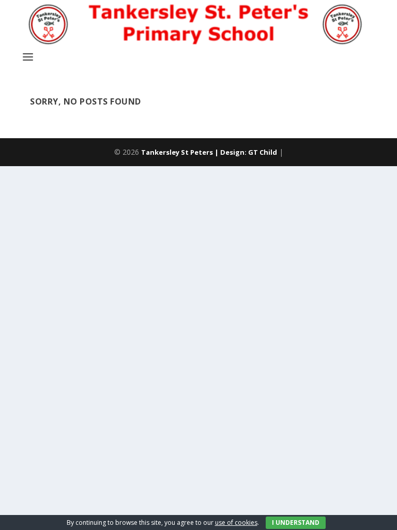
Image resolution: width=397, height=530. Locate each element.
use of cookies (236, 522)
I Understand (295, 522)
